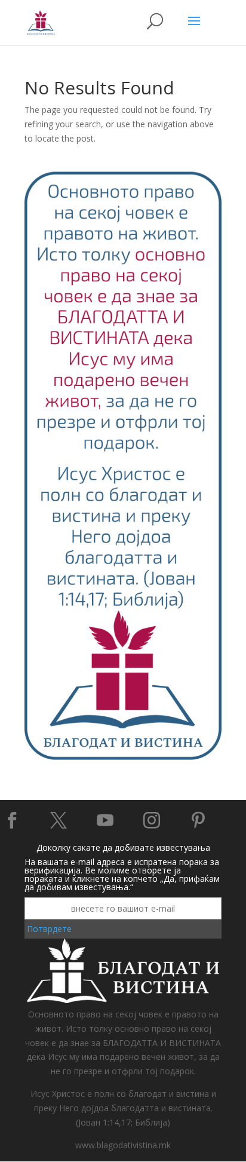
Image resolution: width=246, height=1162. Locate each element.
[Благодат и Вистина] (123, 758)
